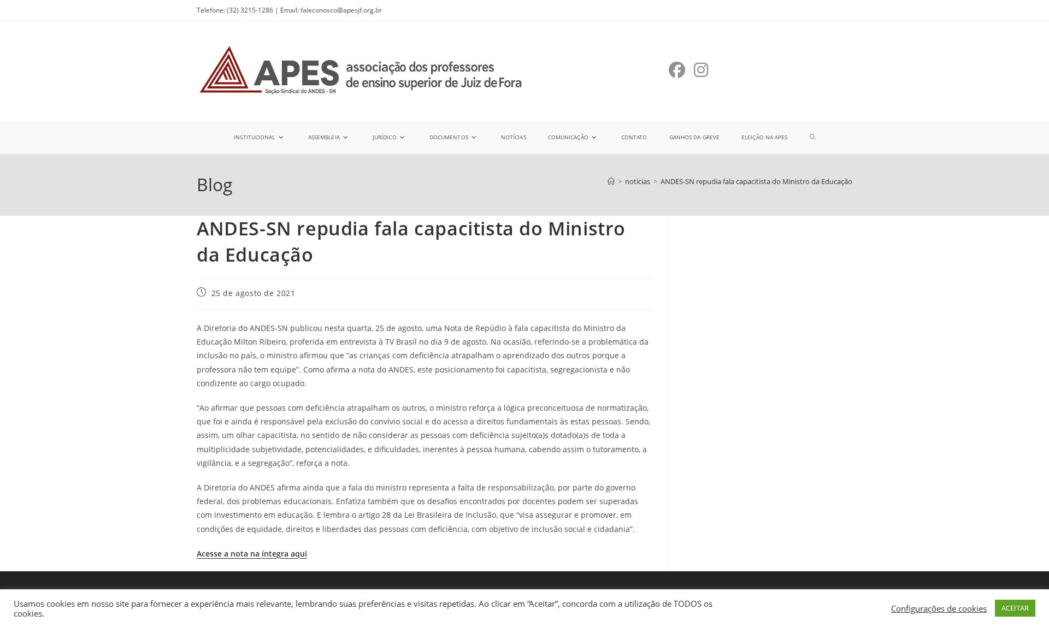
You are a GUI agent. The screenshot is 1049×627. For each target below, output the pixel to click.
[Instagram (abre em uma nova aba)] (700, 70)
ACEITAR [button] (1015, 608)
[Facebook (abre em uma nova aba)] (676, 70)
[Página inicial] (611, 181)
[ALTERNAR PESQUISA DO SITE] (812, 137)
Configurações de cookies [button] (939, 608)
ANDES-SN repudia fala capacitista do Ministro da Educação (756, 181)
